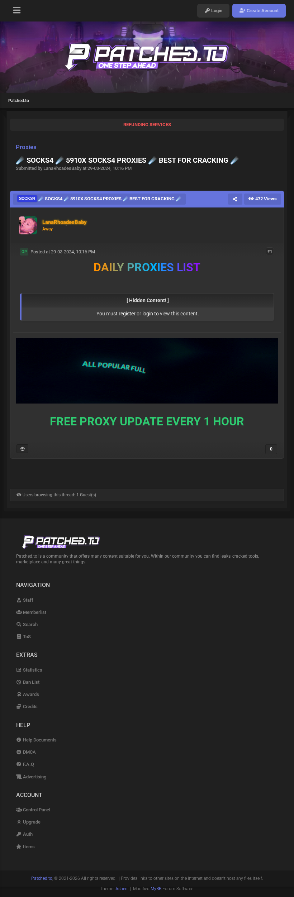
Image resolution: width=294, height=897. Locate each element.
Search (30, 624)
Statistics (32, 670)
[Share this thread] (235, 199)
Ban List (30, 682)
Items (28, 846)
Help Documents (39, 740)
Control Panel (36, 809)
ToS (26, 636)
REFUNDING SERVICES (147, 124)
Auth (27, 834)
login (147, 313)
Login (216, 10)
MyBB (156, 888)
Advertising (34, 776)
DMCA (29, 752)
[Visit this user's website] (22, 448)
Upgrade (31, 822)
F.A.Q (28, 764)
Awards (30, 694)
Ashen (121, 888)
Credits (30, 706)
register (127, 313)
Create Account (262, 10)
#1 (269, 251)
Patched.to (18, 100)
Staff (27, 600)
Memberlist (34, 612)
